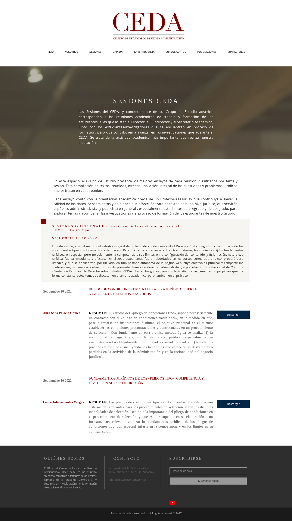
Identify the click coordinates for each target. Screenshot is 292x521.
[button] (95, 50)
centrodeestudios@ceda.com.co (127, 479)
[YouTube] (172, 503)
